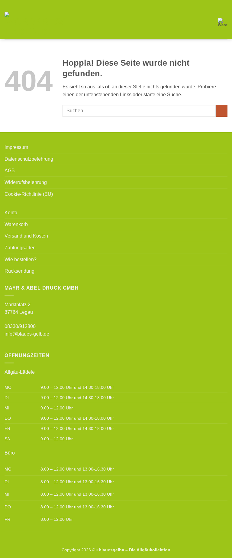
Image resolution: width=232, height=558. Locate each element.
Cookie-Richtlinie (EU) (29, 194)
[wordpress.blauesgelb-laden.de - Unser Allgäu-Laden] (35, 24)
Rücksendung (19, 271)
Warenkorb (16, 224)
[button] (73, 24)
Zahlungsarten (20, 247)
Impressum (16, 147)
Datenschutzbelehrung (29, 159)
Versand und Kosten (26, 235)
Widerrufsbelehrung (26, 182)
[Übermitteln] (221, 111)
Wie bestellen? (21, 259)
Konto (11, 212)
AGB (10, 170)
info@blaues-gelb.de (27, 333)
